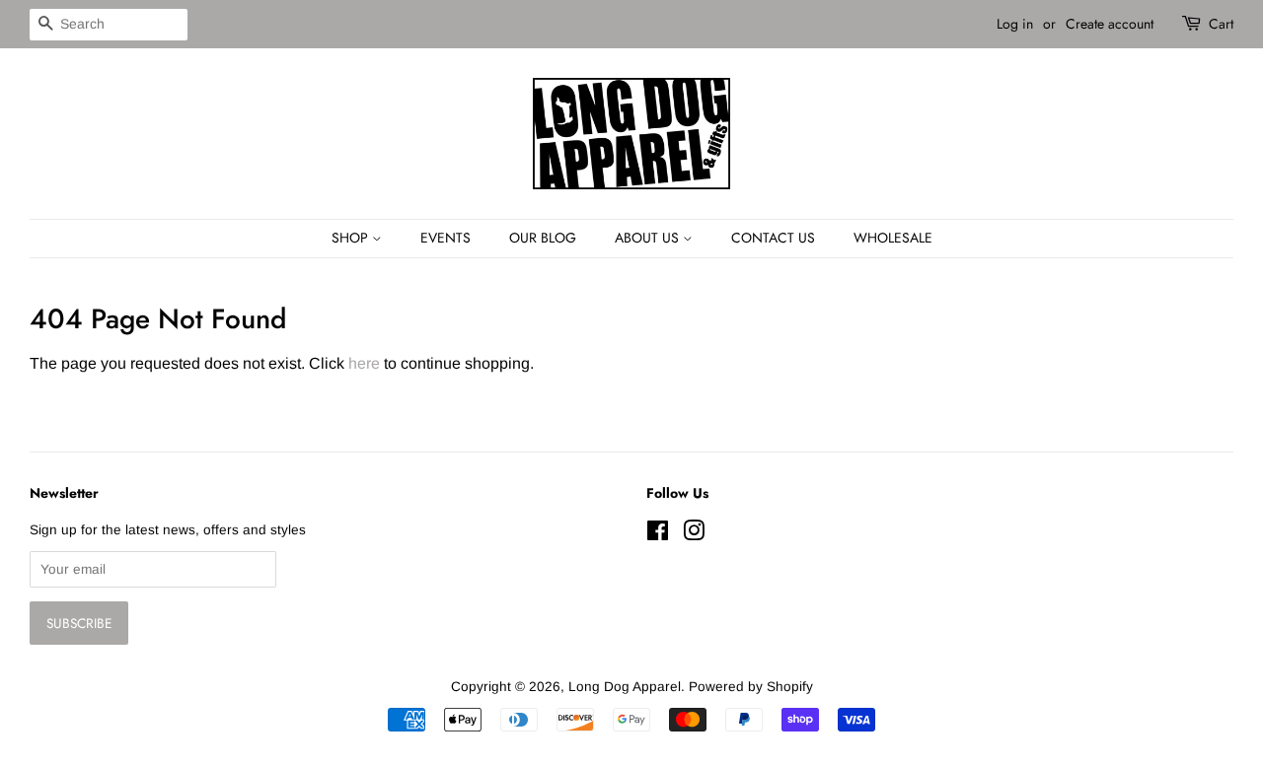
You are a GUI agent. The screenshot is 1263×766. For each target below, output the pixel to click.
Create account (1109, 24)
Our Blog (542, 237)
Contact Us (773, 237)
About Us (649, 237)
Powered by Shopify (751, 686)
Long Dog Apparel (624, 686)
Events (445, 237)
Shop (352, 237)
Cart (1221, 24)
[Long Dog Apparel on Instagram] (694, 534)
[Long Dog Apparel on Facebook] (657, 534)
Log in (1015, 24)
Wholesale (893, 237)
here (364, 363)
